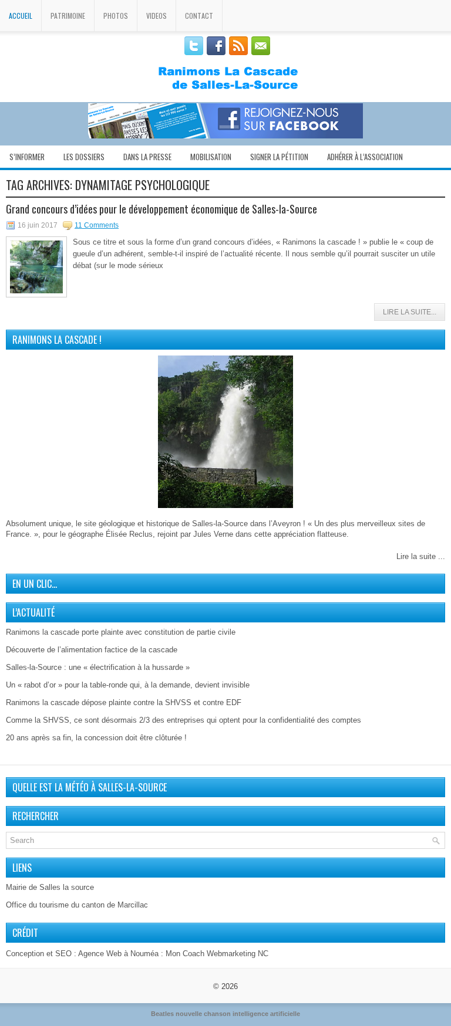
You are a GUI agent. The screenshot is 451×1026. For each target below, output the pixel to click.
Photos (115, 16)
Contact (199, 16)
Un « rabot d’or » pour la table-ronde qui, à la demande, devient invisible (128, 684)
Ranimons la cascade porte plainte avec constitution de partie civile (120, 632)
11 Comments (97, 225)
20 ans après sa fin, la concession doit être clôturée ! (96, 737)
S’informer (27, 156)
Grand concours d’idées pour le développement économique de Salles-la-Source (161, 208)
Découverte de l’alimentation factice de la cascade (91, 649)
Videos (156, 16)
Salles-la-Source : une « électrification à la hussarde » (98, 667)
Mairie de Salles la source (50, 887)
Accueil (20, 16)
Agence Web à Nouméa (118, 953)
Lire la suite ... (420, 556)
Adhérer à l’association (365, 156)
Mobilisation (210, 156)
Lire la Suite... (409, 312)
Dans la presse (147, 156)
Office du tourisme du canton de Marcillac (77, 904)
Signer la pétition (279, 156)
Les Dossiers (84, 156)
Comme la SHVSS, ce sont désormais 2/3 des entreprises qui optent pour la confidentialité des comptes (183, 720)
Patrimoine (68, 16)
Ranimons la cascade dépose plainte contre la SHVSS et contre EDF (123, 702)
